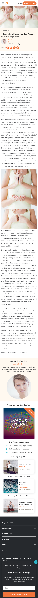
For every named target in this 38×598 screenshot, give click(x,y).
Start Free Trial (29, 3)
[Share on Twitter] (11, 47)
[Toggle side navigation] (2, 3)
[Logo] (7, 3)
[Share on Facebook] (7, 47)
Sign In (19, 3)
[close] (36, 562)
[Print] (17, 47)
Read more (27, 371)
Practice (11, 40)
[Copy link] (14, 47)
